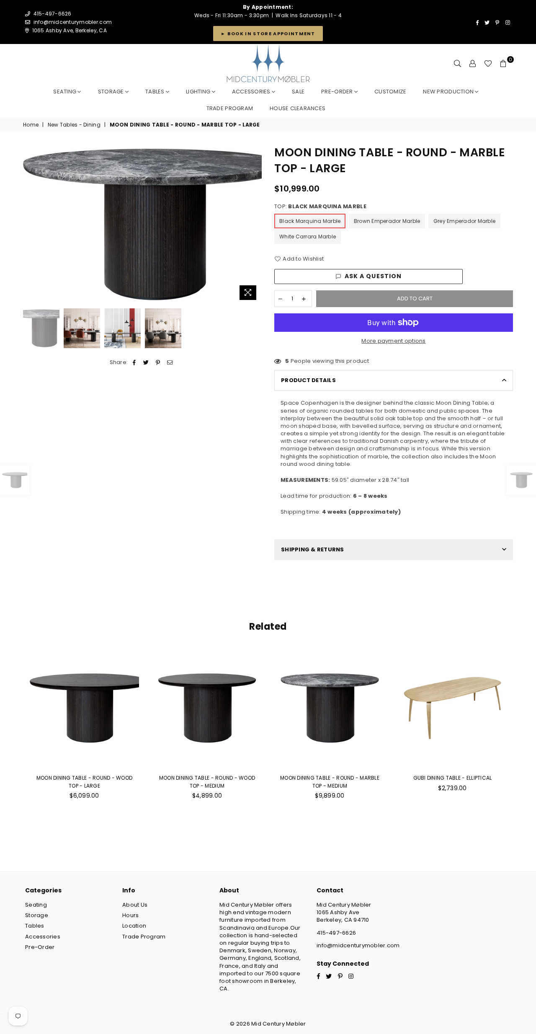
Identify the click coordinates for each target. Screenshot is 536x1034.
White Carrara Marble (307, 236)
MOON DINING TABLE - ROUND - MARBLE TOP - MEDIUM (329, 781)
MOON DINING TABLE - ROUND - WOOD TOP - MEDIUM (207, 781)
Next (254, 224)
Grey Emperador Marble (464, 221)
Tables (155, 92)
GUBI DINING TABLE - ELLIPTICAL (452, 777)
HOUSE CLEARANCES (297, 108)
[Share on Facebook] (134, 362)
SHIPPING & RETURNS (312, 549)
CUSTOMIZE (390, 92)
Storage (111, 92)
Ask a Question (373, 276)
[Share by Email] (170, 362)
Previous (30, 224)
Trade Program (143, 937)
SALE (298, 92)
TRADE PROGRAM (229, 108)
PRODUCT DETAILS (308, 380)
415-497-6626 (336, 933)
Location (134, 926)
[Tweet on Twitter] (146, 362)
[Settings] (472, 63)
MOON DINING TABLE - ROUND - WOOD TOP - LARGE (84, 781)
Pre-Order (39, 947)
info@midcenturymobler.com (73, 22)
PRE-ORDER (337, 92)
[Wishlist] (488, 63)
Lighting (198, 92)
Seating (65, 92)
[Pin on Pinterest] (158, 362)
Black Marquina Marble (309, 221)
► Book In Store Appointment (268, 33)
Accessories (252, 92)
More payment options (393, 341)
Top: (320, 206)
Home (31, 124)
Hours (130, 915)
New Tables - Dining (74, 124)
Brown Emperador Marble (387, 221)
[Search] (457, 63)
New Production (449, 92)
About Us (134, 905)
